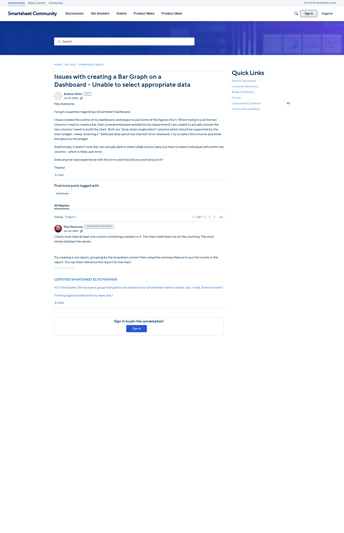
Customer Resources (245, 86)
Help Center (37, 3)
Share (59, 175)
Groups (236, 98)
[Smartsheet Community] (32, 13)
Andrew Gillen (73, 94)
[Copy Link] (81, 98)
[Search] (296, 13)
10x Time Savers (138, 287)
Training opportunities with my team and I (83, 295)
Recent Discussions (244, 81)
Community (16, 3)
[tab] (62, 205)
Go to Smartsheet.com (320, 3)
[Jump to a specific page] (220, 217)
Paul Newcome (73, 227)
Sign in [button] (136, 328)
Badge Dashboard (243, 92)
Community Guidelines (246, 109)
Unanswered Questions (261, 103)
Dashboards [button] (62, 193)
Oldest (69, 217)
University (56, 3)
